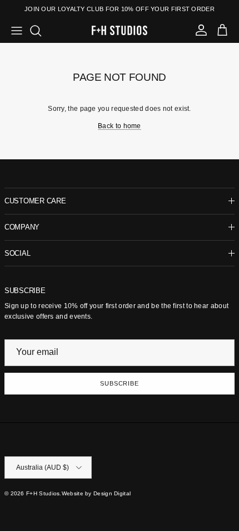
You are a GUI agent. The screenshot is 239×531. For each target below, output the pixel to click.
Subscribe (119, 383)
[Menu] (16, 30)
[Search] (41, 30)
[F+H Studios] (119, 30)
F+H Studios (42, 493)
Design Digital (112, 493)
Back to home (119, 126)
